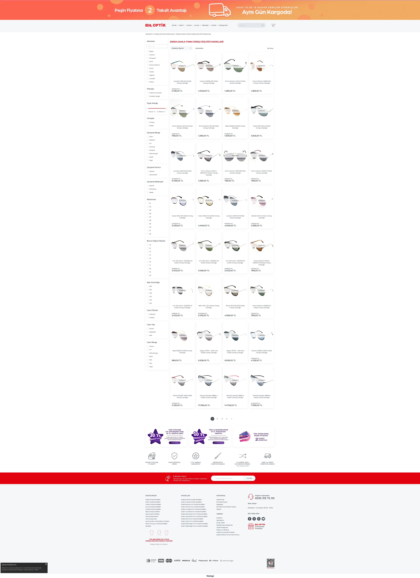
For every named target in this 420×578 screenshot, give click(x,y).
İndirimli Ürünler (155, 93)
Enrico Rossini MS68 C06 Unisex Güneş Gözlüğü (262, 82)
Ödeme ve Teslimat (222, 530)
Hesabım (219, 518)
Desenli (152, 140)
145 (150, 300)
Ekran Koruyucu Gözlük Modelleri (156, 523)
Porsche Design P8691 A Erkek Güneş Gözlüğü (235, 396)
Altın (151, 136)
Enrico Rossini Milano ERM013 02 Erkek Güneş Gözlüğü (261, 263)
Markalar (205, 25)
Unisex (189, 25)
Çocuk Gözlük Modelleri (153, 507)
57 (150, 217)
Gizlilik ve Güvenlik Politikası (225, 532)
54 (150, 207)
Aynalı (151, 328)
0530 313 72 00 (265, 498)
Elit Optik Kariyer (222, 502)
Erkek (174, 25)
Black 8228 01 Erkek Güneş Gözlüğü (182, 351)
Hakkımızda (220, 499)
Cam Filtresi (152, 310)
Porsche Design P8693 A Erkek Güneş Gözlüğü (262, 396)
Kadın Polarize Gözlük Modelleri (191, 502)
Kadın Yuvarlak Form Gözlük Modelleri (193, 511)
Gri (150, 143)
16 (150, 262)
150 (150, 303)
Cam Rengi (152, 342)
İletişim (218, 509)
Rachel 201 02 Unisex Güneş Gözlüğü (261, 217)
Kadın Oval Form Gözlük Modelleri (192, 521)
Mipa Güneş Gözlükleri (152, 511)
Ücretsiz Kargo (154, 96)
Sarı (150, 363)
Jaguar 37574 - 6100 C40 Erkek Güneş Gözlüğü (209, 351)
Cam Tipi (151, 325)
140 (150, 293)
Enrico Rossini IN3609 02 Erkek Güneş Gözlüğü (262, 306)
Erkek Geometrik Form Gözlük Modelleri (194, 514)
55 (150, 210)
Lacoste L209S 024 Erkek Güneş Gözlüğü (182, 172)
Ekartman (151, 199)
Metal (151, 192)
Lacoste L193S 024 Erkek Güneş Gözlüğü (182, 82)
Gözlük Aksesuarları (151, 516)
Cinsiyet (150, 118)
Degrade (152, 332)
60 (150, 227)
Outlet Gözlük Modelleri (153, 509)
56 (150, 213)
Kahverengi (153, 153)
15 (150, 258)
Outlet (213, 25)
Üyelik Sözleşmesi (222, 527)
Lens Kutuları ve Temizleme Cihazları (157, 521)
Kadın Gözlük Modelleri (152, 502)
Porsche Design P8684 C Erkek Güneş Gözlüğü (209, 396)
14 (150, 255)
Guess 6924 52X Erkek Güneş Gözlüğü (182, 217)
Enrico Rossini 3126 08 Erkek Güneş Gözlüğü (235, 172)
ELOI (151, 61)
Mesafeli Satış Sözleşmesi (224, 525)
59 (150, 224)
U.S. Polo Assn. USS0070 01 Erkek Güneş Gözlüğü (182, 306)
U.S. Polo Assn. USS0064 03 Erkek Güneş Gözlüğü (209, 262)
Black (151, 51)
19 (150, 272)
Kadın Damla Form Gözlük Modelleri (193, 507)
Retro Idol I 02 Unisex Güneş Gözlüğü (209, 306)
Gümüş (152, 147)
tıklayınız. (42, 570)
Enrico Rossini (154, 65)
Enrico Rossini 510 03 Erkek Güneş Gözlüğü (209, 127)
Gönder (249, 478)
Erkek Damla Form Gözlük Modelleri (193, 504)
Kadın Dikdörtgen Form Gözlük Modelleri (194, 526)
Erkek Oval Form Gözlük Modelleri (192, 519)
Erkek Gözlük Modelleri (152, 499)
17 (150, 265)
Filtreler (150, 89)
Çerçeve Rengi (153, 133)
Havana (152, 150)
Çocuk (196, 25)
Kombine (152, 189)
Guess (151, 72)
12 (150, 248)
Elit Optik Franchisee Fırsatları (226, 507)
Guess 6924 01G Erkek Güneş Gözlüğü (208, 217)
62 (150, 234)
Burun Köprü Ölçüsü (156, 241)
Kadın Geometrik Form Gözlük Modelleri (194, 516)
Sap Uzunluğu (153, 282)
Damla (151, 171)
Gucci (151, 68)
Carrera (152, 55)
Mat (150, 335)
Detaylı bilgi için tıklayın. (159, 544)
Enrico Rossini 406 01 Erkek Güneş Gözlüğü (235, 82)
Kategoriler (223, 25)
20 (150, 275)
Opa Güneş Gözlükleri (152, 514)
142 (150, 296)
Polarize (152, 314)
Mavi (151, 356)
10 (150, 245)
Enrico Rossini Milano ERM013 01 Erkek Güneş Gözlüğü (208, 173)
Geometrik (153, 175)
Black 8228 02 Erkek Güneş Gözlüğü (235, 127)
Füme (151, 346)
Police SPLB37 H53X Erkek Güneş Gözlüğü (182, 396)
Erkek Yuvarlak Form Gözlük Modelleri (193, 509)
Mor (150, 360)
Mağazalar (219, 504)
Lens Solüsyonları (151, 519)
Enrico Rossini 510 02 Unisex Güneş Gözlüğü (182, 127)
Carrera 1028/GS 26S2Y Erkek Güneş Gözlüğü (261, 351)
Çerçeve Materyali (155, 182)
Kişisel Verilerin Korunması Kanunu (227, 535)
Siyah (151, 157)
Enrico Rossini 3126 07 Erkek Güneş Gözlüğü (261, 172)
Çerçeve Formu (154, 167)
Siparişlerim (220, 520)
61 (150, 230)
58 (150, 220)
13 (150, 251)
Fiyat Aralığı (152, 103)
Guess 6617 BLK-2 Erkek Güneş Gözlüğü (261, 127)
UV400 (151, 317)
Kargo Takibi (220, 523)
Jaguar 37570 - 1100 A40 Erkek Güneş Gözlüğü (235, 351)
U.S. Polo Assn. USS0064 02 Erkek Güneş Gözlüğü (182, 262)
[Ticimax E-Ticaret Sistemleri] (210, 576)
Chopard (152, 58)
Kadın (181, 25)
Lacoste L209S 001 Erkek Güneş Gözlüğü (235, 217)
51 (150, 203)
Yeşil (151, 160)
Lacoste (152, 78)
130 (150, 286)
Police (151, 82)
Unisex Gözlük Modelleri (153, 504)
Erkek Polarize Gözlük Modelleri (191, 499)
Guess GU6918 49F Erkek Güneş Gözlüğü (209, 82)
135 (150, 290)
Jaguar (151, 75)
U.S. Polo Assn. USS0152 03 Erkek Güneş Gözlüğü (235, 262)
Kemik (151, 185)
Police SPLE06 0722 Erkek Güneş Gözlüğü (235, 306)
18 (150, 268)
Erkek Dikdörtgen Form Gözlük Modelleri (194, 523)
